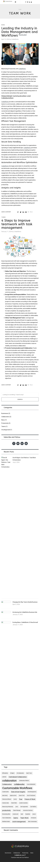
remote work (15, 814)
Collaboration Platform (24, 780)
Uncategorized (5, 429)
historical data (5, 803)
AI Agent (12, 773)
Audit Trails (29, 773)
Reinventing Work (6, 814)
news (17, 806)
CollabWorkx (22, 68)
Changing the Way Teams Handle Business (25, 602)
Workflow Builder (6, 821)
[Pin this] (26, 212)
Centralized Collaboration (18, 777)
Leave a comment (6, 211)
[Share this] (18, 212)
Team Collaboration (6, 817)
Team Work (24, 818)
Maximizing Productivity (7, 806)
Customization (5, 791)
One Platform (33, 806)
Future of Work (30, 799)
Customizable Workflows (17, 788)
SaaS (22, 814)
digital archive (13, 795)
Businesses (4, 413)
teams (15, 818)
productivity (6, 810)
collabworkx (19, 784)
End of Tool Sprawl (31, 795)
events (15, 799)
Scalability (27, 814)
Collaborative (7, 784)
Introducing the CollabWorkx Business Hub (25, 612)
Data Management (32, 791)
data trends (4, 795)
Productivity (4, 423)
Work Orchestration (32, 821)
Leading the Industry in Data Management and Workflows (19, 31)
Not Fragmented (24, 806)
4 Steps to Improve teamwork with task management (16, 224)
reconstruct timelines (28, 810)
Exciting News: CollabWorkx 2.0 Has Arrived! (25, 622)
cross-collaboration (31, 784)
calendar (4, 776)
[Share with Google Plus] (23, 212)
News (3, 25)
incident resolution (23, 803)
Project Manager (17, 810)
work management (19, 822)
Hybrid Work (14, 803)
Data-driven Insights (18, 792)
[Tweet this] (20, 212)
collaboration (9, 780)
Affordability (5, 773)
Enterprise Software (6, 799)
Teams (3, 217)
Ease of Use (21, 795)
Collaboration (5, 416)
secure (34, 814)
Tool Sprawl (33, 817)
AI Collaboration (20, 773)
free (20, 799)
